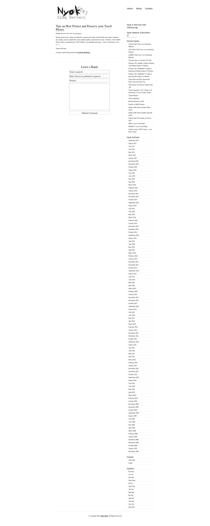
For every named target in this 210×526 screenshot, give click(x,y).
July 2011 (132, 348)
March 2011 (132, 360)
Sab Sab (131, 501)
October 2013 (133, 268)
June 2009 (132, 422)
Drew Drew (132, 480)
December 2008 (133, 439)
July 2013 (132, 277)
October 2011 (133, 339)
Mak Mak (131, 492)
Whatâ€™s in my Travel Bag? (138, 126)
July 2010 (132, 383)
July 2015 (132, 208)
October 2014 (133, 232)
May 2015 (132, 214)
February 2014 (133, 256)
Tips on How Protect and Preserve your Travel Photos (84, 27)
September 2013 (134, 271)
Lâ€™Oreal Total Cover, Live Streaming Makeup (141, 51)
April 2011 (132, 356)
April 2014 (132, 250)
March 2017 (132, 155)
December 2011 (133, 333)
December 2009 (133, 404)
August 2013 (132, 274)
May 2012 (132, 318)
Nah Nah (131, 498)
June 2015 (132, 211)
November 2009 (133, 407)
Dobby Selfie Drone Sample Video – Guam (140, 109)
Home (130, 8)
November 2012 (133, 300)
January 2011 (133, 365)
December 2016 (133, 161)
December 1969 (133, 451)
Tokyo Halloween (134, 98)
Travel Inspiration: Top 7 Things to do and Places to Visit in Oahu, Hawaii (140, 91)
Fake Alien (132, 460)
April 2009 (132, 428)
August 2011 (132, 345)
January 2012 (133, 330)
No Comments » (77, 33)
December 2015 (133, 194)
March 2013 (132, 288)
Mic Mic (131, 495)
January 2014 (133, 259)
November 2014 (133, 229)
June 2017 (132, 149)
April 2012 (132, 321)
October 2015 (133, 199)
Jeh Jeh (131, 489)
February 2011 (133, 362)
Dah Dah (131, 477)
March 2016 (132, 185)
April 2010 (132, 392)
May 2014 (132, 247)
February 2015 (133, 220)
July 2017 (132, 146)
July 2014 (132, 241)
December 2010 (133, 368)
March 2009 (132, 431)
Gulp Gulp (132, 486)
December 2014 (133, 226)
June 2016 (132, 176)
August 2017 (132, 143)
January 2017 (133, 158)
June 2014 (132, 244)
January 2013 (133, 294)
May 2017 (132, 152)
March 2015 (132, 217)
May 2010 (132, 389)
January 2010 (133, 401)
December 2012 (133, 297)
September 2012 (134, 306)
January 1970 (133, 448)
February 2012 (133, 327)
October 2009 (133, 410)
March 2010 (132, 395)
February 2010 (133, 398)
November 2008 (133, 442)
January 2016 (133, 191)
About (139, 8)
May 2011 (132, 354)
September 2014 (134, 235)
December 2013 (133, 262)
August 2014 (132, 238)
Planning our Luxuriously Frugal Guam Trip (141, 86)
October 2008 (133, 445)
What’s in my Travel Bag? (137, 123)
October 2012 (133, 303)
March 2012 (132, 324)
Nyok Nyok (104, 516)
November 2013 (133, 265)
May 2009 (132, 425)
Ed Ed (130, 483)
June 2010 (132, 386)
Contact (149, 8)
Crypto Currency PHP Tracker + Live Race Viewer (140, 131)
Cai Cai (131, 474)
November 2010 (133, 371)
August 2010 (132, 380)
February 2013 (133, 291)
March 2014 (132, 253)
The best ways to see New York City (140, 60)
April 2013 (132, 285)
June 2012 (132, 315)
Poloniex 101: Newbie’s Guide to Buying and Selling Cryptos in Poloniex (141, 64)
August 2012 (132, 309)
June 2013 (132, 279)
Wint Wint (132, 507)
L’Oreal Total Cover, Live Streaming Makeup (140, 45)
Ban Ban (131, 471)
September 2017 (134, 140)
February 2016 (133, 188)
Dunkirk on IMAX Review (136, 104)
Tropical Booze (133, 95)
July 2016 (132, 173)
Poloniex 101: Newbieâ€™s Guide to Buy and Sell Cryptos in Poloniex (140, 75)
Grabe (130, 463)
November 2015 (133, 196)
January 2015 (133, 223)
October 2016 (133, 167)
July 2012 (132, 312)
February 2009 (133, 434)
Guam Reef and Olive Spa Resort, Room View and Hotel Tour (139, 81)
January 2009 (133, 437)
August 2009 (132, 416)
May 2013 (132, 282)
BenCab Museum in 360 (136, 101)
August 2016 (132, 170)
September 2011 (134, 342)
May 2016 (132, 179)
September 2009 (134, 413)
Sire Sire (131, 504)
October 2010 (133, 374)
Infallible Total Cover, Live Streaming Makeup (140, 56)
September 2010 (134, 377)
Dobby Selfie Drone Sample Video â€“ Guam (140, 114)
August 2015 (132, 205)
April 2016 (132, 182)
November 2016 (133, 164)
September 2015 (134, 203)
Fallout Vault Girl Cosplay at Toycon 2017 (140, 119)
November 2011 (133, 336)
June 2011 (132, 351)
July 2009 (132, 419)
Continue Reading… (84, 52)
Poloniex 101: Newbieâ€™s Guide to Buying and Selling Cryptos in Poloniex (141, 70)
